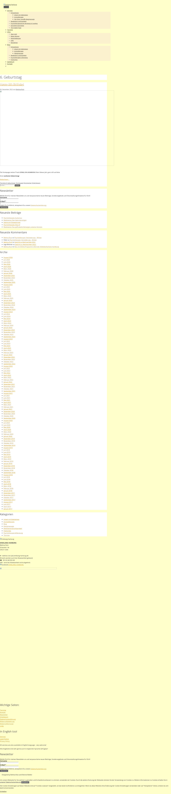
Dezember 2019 (9, 439)
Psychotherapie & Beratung (19, 57)
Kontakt (9, 64)
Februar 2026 (8, 271)
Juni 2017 (7, 504)
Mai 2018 (7, 482)
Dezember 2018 (9, 466)
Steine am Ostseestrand (12, 222)
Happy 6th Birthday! (12, 84)
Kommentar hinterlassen (32, 183)
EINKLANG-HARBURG (16, 565)
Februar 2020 (8, 434)
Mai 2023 (7, 346)
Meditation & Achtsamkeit (18, 21)
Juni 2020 (7, 425)
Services (10, 11)
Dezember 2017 (9, 493)
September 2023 (9, 337)
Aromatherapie (18, 17)
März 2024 (7, 323)
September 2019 (9, 445)
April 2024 (7, 321)
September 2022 (9, 364)
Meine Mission (15, 36)
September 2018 (9, 473)
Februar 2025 (8, 298)
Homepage (19, 183)
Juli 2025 (7, 287)
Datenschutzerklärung (38, 205)
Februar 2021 (8, 407)
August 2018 (8, 475)
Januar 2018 (8, 491)
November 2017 (9, 495)
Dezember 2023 (9, 330)
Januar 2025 (8, 300)
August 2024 (8, 312)
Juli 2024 (7, 314)
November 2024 (9, 305)
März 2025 (7, 296)
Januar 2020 (8, 436)
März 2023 (7, 350)
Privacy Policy (5, 741)
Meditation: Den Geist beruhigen (15, 220)
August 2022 (8, 366)
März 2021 (7, 405)
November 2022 (9, 359)
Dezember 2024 (9, 303)
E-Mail (3, 201)
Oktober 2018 (8, 470)
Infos (9, 32)
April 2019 (7, 457)
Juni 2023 (7, 343)
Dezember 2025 (9, 276)
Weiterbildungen (16, 38)
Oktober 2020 (8, 416)
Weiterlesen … (4, 179)
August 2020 (8, 420)
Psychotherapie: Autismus (13, 218)
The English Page (16, 28)
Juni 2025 (7, 289)
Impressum (4, 717)
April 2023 (7, 348)
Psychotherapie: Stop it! (12, 225)
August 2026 (8, 257)
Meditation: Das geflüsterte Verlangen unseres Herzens (23, 227)
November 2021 (9, 386)
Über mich (14, 34)
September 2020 (9, 418)
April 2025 (7, 294)
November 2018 (9, 468)
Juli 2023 (7, 341)
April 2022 (7, 375)
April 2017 (7, 507)
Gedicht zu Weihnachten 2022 (25, 242)
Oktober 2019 (8, 443)
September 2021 (9, 391)
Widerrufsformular (7, 724)
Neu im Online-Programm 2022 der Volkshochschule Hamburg (37, 247)
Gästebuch (10, 62)
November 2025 (9, 278)
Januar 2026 (8, 273)
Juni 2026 (7, 262)
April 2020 (7, 430)
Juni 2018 (7, 479)
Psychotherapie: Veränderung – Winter (28, 238)
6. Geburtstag (10, 183)
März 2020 (7, 432)
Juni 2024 (7, 316)
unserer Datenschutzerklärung (10, 782)
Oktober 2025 (8, 280)
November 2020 (9, 414)
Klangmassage (18, 53)
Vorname (3, 197)
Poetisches (14, 60)
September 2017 (9, 500)
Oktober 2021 (8, 389)
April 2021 (7, 402)
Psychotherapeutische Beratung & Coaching (24, 23)
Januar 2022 (8, 382)
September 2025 (9, 282)
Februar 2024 (8, 325)
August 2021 (8, 393)
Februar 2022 (8, 380)
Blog (8, 45)
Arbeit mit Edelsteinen (21, 15)
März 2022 (7, 377)
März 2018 (7, 486)
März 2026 (7, 269)
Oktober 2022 (8, 362)
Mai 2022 (7, 373)
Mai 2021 (7, 400)
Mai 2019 (7, 454)
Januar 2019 (8, 463)
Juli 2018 (7, 477)
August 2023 (8, 339)
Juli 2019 (7, 450)
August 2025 (8, 285)
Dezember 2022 (9, 357)
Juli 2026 (7, 260)
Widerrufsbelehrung (7, 721)
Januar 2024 (8, 328)
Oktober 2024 (8, 307)
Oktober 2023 (8, 334)
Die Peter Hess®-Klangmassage (24, 19)
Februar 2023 (8, 353)
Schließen (3, 791)
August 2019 (8, 448)
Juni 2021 (7, 398)
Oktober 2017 (8, 497)
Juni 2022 (7, 371)
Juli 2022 (7, 368)
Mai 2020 (7, 427)
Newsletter (14, 43)
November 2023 (9, 332)
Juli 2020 (7, 423)
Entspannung (15, 13)
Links (12, 40)
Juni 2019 (7, 452)
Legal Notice (4, 739)
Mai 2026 (7, 264)
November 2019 (9, 441)
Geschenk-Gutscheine (17, 25)
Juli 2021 (7, 396)
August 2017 (8, 502)
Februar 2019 (8, 461)
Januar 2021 (8, 409)
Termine (10, 30)
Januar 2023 (8, 355)
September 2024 (9, 309)
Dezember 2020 (9, 411)
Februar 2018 (8, 488)
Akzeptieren (25, 782)
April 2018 (7, 484)
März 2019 (7, 459)
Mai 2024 (7, 319)
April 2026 (7, 266)
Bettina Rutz (8, 238)
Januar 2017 (8, 509)
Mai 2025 (7, 291)
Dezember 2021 (9, 384)
